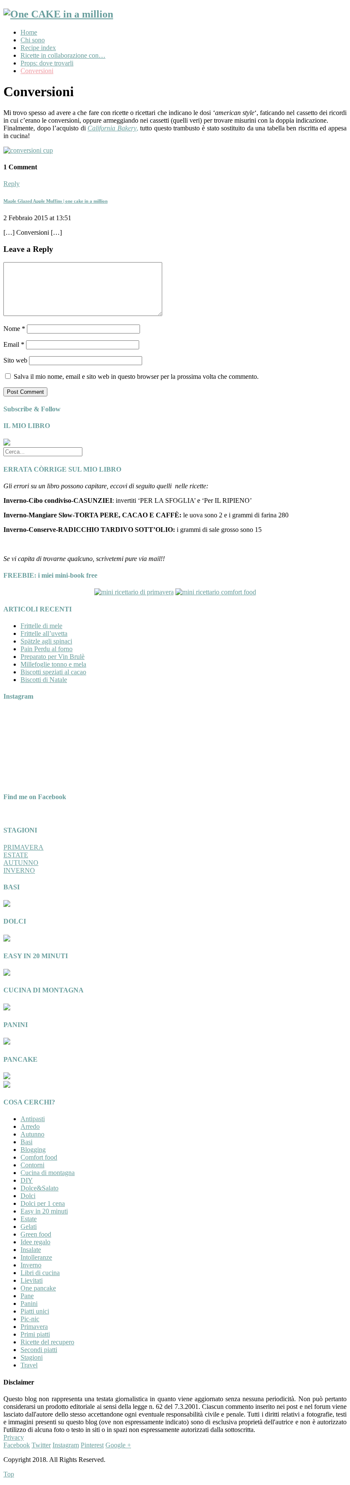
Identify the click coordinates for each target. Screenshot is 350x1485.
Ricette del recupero (47, 1342)
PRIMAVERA (23, 847)
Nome (14, 328)
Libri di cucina (40, 1272)
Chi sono (32, 40)
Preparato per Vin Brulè (52, 656)
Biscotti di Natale (43, 679)
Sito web (15, 360)
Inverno (30, 1265)
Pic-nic (29, 1319)
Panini (29, 1303)
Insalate (30, 1249)
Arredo (30, 1126)
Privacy (13, 1437)
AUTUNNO (20, 862)
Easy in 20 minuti (44, 1211)
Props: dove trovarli (46, 63)
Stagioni (31, 1357)
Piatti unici (34, 1311)
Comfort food (38, 1157)
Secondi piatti (38, 1349)
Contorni (32, 1165)
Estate (28, 1218)
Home (28, 32)
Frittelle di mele (41, 625)
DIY (26, 1180)
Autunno (32, 1134)
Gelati (28, 1226)
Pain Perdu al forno (46, 648)
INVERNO (19, 870)
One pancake (38, 1288)
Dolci (27, 1195)
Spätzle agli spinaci (46, 641)
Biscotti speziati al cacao (53, 672)
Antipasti (32, 1118)
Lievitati (31, 1280)
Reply (11, 183)
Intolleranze (36, 1257)
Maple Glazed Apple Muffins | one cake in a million (55, 201)
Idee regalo (35, 1242)
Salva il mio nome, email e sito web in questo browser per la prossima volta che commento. (136, 376)
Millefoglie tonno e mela (53, 664)
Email (13, 344)
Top (8, 1474)
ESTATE (15, 855)
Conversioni (36, 70)
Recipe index (38, 47)
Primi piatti (35, 1334)
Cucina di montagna (47, 1172)
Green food (35, 1234)
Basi (26, 1141)
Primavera (34, 1326)
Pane (27, 1295)
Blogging (33, 1149)
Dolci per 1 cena (42, 1203)
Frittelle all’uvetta (43, 633)
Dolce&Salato (39, 1188)
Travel (29, 1365)
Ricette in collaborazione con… (62, 55)
